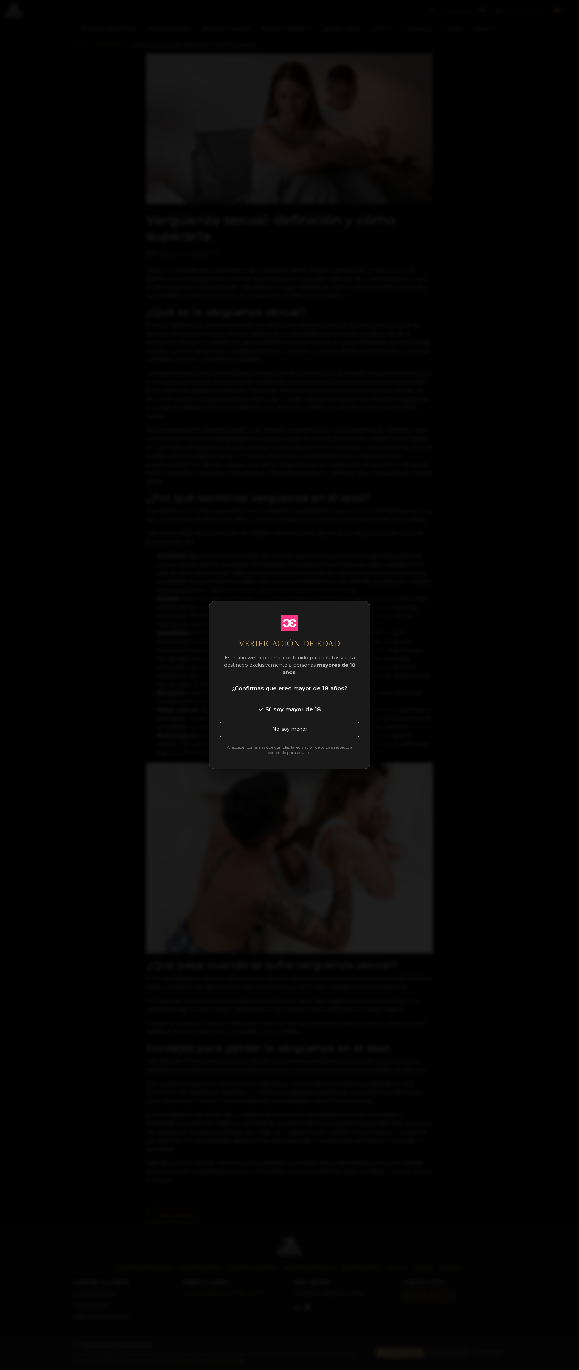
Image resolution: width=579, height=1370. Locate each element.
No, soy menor (289, 729)
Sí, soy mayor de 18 (292, 709)
